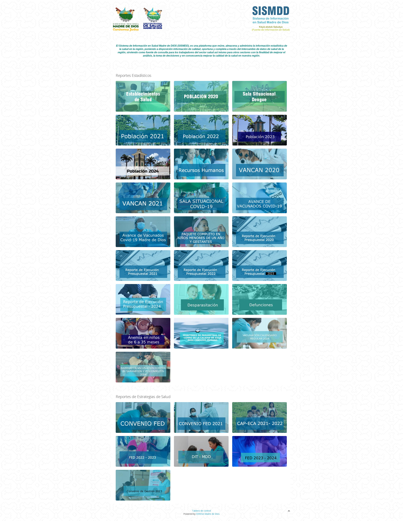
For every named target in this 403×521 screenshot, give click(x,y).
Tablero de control (201, 510)
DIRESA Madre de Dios (208, 513)
